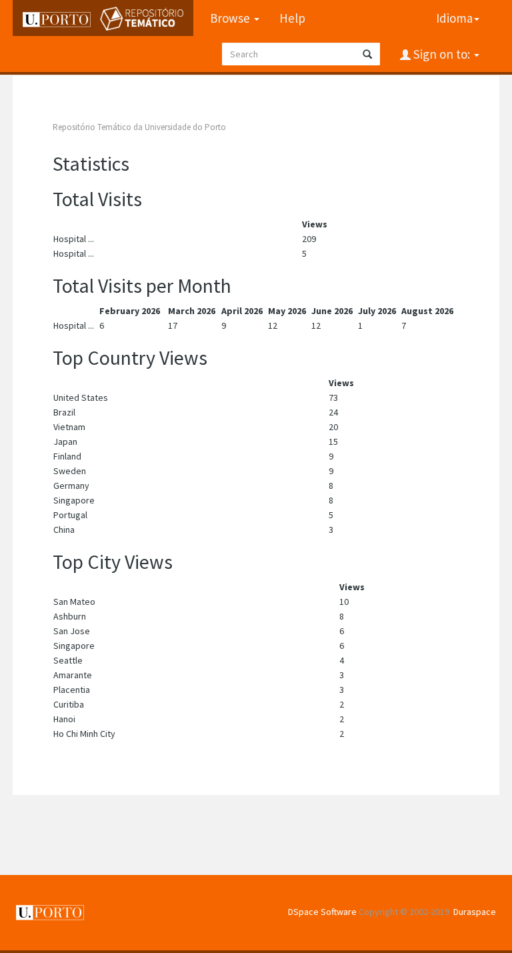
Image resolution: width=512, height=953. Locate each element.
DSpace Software (322, 912)
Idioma (454, 18)
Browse (231, 18)
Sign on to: (442, 54)
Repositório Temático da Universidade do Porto (139, 127)
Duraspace (474, 912)
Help (292, 18)
